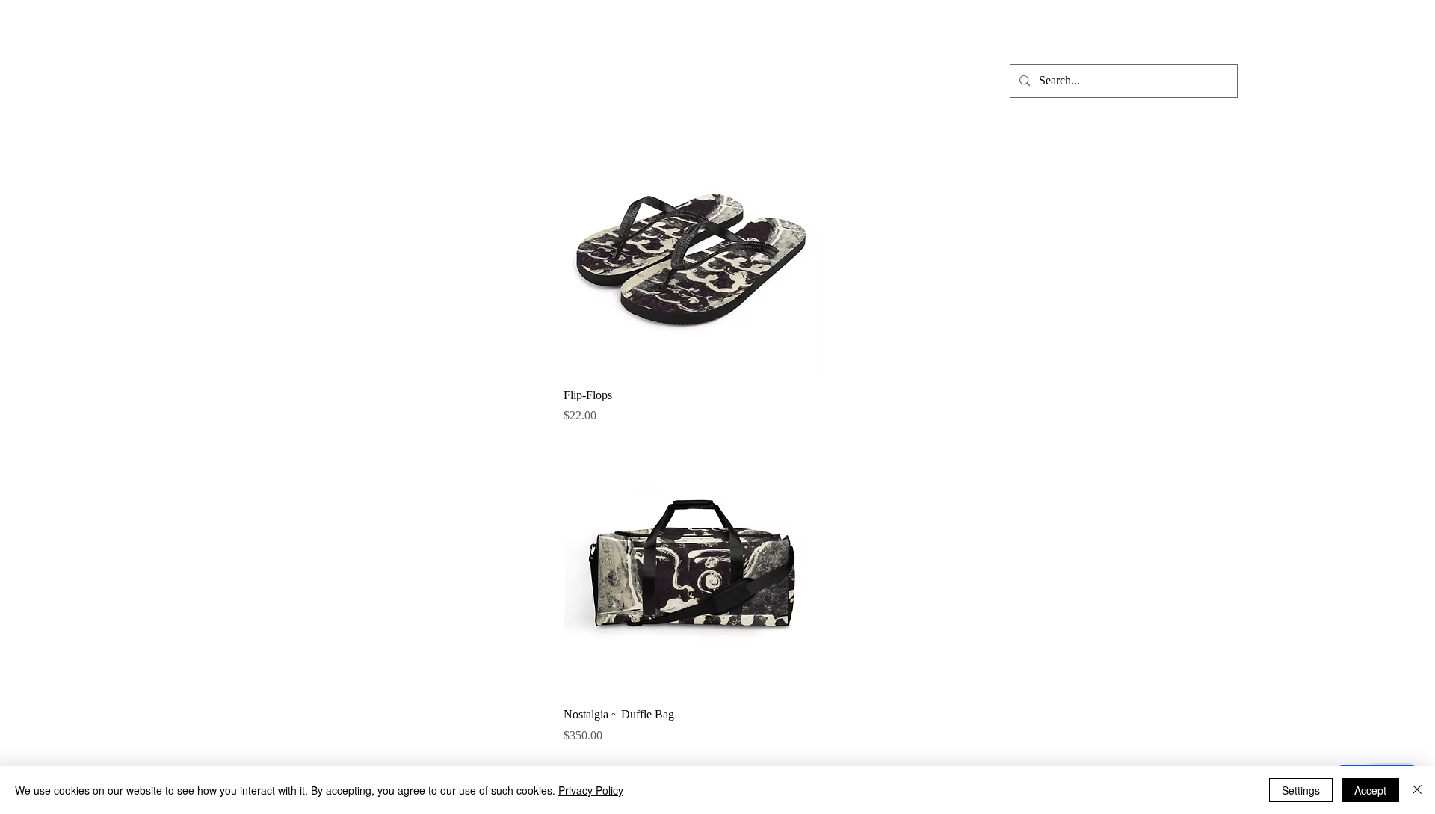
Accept (1370, 790)
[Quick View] (691, 247)
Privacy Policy (590, 790)
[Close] (1417, 790)
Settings (1301, 790)
